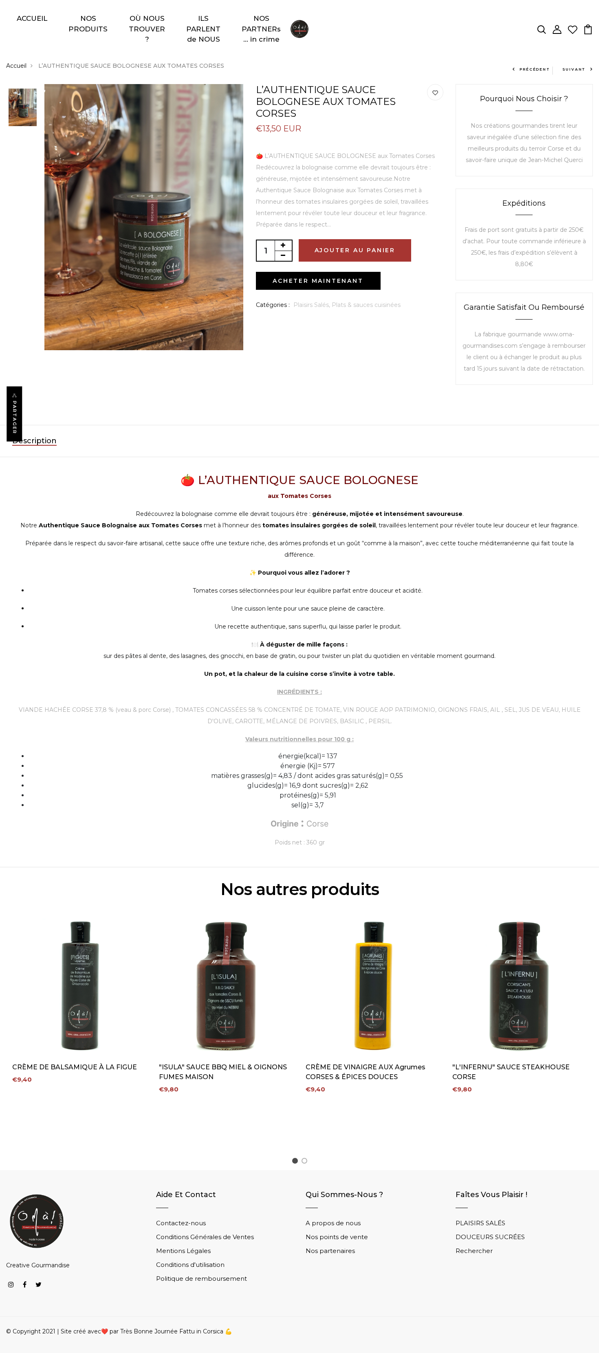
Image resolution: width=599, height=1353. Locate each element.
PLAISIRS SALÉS (480, 1223)
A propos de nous (333, 1223)
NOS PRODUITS (88, 23)
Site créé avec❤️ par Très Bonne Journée (120, 1331)
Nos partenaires (330, 1251)
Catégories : (273, 305)
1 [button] (296, 1162)
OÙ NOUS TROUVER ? (147, 28)
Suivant (574, 69)
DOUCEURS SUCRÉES (490, 1237)
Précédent (535, 69)
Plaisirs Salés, (312, 305)
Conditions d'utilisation (190, 1265)
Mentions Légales (183, 1251)
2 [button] (305, 1162)
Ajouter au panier (355, 250)
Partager (15, 417)
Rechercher (474, 1251)
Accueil (16, 65)
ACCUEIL (32, 18)
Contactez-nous (181, 1223)
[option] (22, 108)
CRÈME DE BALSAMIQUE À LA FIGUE (74, 1067)
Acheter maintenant (318, 280)
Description (34, 440)
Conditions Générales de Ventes (205, 1237)
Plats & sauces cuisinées (366, 305)
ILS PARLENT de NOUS (203, 28)
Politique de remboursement (201, 1278)
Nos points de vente (337, 1237)
